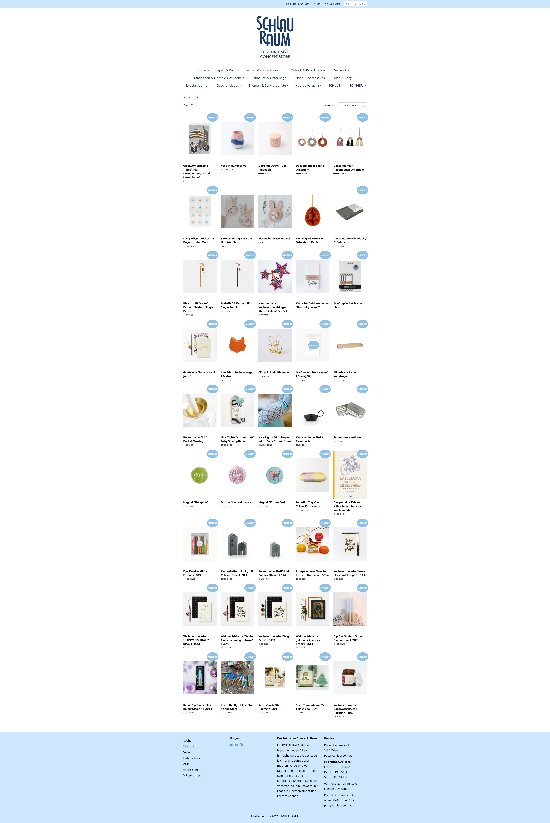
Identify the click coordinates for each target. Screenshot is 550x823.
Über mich (190, 746)
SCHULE (334, 85)
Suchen (188, 740)
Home (202, 70)
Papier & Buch (226, 70)
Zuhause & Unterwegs (270, 78)
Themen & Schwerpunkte (268, 85)
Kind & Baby (343, 78)
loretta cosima (197, 85)
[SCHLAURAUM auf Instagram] (241, 745)
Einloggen (291, 3)
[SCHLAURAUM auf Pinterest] (236, 745)
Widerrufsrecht (193, 775)
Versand (188, 752)
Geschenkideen (228, 85)
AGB (186, 763)
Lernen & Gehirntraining (264, 70)
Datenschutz (191, 758)
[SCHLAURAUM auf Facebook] (232, 745)
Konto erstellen (312, 3)
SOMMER (356, 85)
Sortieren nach (330, 105)
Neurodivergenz (307, 85)
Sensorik (341, 70)
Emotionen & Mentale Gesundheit (219, 78)
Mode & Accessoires (310, 78)
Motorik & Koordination (308, 70)
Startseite (187, 97)
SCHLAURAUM (289, 816)
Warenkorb (334, 3)
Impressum (190, 769)
